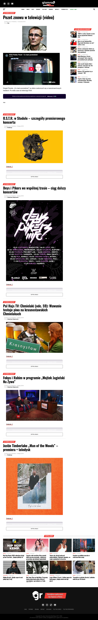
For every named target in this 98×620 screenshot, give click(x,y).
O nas (25, 609)
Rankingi (51, 9)
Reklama (37, 609)
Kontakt (43, 609)
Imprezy (57, 9)
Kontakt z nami (73, 9)
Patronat (31, 609)
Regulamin (48, 609)
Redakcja (9, 127)
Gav (8, 23)
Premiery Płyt (64, 9)
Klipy (33, 9)
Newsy (23, 9)
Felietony (44, 9)
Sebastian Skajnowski (12, 197)
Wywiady (38, 9)
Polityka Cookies (57, 609)
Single (27, 9)
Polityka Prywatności (68, 609)
